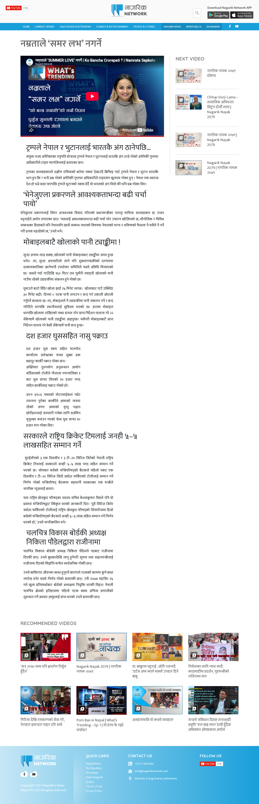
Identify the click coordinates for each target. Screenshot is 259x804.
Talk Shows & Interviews (75, 26)
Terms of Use (94, 786)
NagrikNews (93, 764)
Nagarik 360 (42, 36)
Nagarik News (172, 26)
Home (26, 26)
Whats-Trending (45, 43)
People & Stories (144, 26)
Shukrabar (213, 26)
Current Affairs (44, 26)
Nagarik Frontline (70, 36)
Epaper (90, 782)
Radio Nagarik (94, 777)
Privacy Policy (94, 791)
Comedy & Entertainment (112, 26)
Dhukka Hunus (105, 36)
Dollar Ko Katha (143, 36)
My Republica (94, 768)
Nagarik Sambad (69, 43)
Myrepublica (193, 26)
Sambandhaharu (143, 43)
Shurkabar (92, 773)
